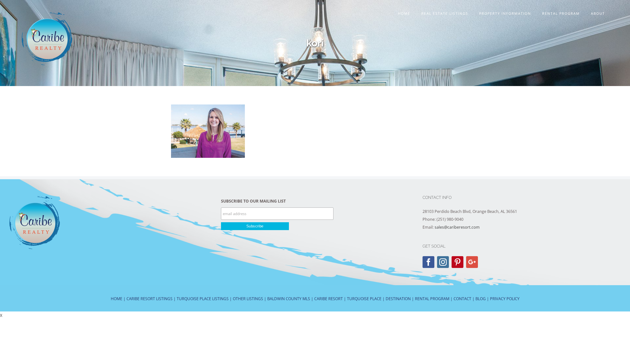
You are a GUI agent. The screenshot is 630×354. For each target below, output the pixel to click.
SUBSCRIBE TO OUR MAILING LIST (253, 201)
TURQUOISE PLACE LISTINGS (203, 298)
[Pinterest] (457, 262)
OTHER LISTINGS (248, 298)
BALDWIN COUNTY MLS (288, 298)
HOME (116, 298)
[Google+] (472, 262)
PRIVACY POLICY (505, 298)
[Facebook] (428, 262)
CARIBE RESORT (328, 298)
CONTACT (462, 298)
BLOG (480, 298)
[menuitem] (404, 13)
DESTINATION (398, 298)
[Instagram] (443, 262)
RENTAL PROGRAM (432, 298)
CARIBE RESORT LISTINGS (149, 298)
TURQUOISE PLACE (364, 298)
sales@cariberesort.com (457, 227)
